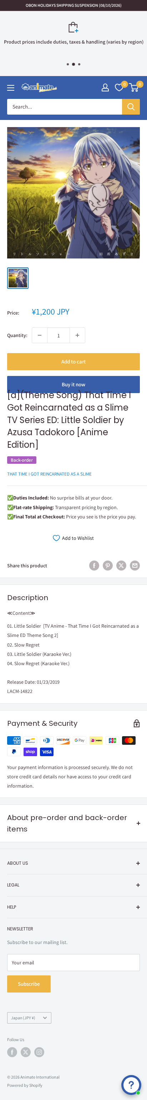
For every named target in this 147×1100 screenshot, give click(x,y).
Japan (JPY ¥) (23, 1017)
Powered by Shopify (24, 1085)
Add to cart (73, 361)
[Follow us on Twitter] (26, 1052)
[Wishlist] (119, 87)
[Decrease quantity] (39, 335)
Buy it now (73, 384)
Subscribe (29, 983)
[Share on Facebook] (94, 566)
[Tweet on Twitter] (121, 566)
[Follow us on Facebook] (12, 1052)
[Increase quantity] (77, 335)
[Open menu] (10, 88)
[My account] (105, 87)
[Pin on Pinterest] (108, 566)
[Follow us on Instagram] (39, 1052)
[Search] (131, 107)
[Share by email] (135, 566)
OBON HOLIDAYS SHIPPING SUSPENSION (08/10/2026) (74, 5)
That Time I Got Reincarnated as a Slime (49, 474)
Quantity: (17, 335)
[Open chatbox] (131, 1085)
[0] (134, 87)
